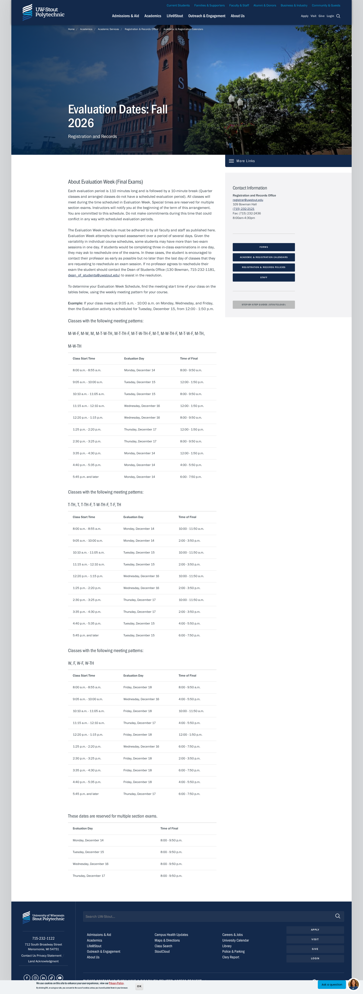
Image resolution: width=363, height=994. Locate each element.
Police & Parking (233, 951)
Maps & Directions (167, 940)
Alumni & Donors (265, 5)
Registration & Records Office (141, 29)
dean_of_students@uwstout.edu (93, 275)
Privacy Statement (49, 956)
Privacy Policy (116, 983)
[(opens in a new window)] (27, 978)
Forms (264, 247)
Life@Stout (175, 15)
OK (139, 986)
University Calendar (235, 940)
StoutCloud (162, 951)
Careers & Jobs (232, 934)
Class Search (163, 946)
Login (330, 16)
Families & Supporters (209, 5)
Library (227, 946)
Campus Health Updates (171, 934)
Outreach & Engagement (206, 15)
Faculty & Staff (239, 5)
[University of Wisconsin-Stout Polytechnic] (43, 921)
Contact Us (29, 956)
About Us (238, 15)
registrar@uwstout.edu (248, 200)
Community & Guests (326, 5)
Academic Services (108, 29)
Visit (313, 16)
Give (322, 16)
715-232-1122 (43, 938)
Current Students (178, 5)
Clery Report (230, 957)
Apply (305, 16)
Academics (152, 15)
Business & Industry (294, 5)
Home (71, 29)
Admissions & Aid (125, 15)
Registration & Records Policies (264, 267)
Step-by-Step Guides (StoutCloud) (264, 304)
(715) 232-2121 (243, 209)
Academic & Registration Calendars (183, 29)
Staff (263, 277)
